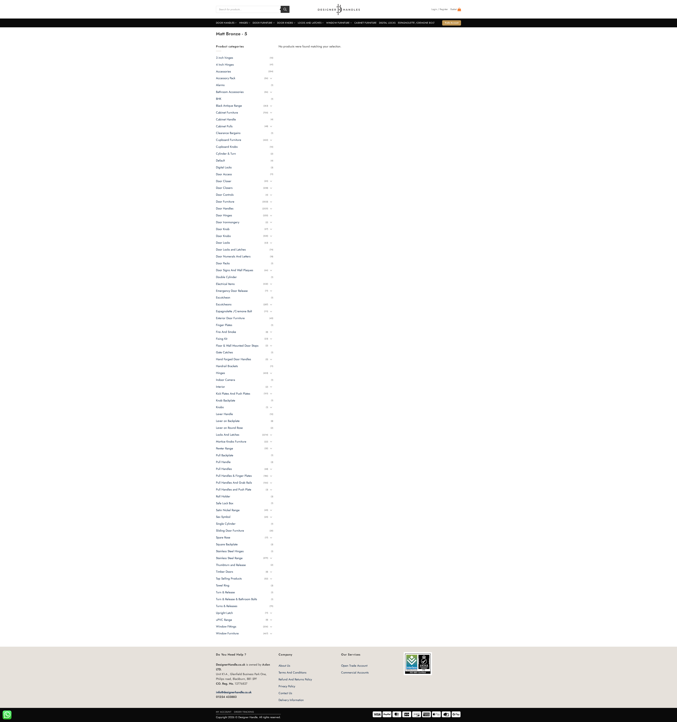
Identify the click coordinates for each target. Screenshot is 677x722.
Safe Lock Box (224, 503)
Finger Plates (224, 325)
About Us (284, 665)
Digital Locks (387, 23)
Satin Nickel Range (228, 510)
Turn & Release (225, 592)
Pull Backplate (224, 455)
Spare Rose (223, 537)
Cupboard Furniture (228, 140)
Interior (220, 387)
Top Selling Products (229, 579)
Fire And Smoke (226, 332)
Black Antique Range (229, 105)
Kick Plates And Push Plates (233, 393)
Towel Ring (222, 585)
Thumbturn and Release (231, 565)
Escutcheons (223, 304)
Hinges (243, 23)
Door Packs (223, 263)
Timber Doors (224, 572)
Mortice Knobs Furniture (231, 441)
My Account (223, 712)
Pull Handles (224, 469)
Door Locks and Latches (231, 250)
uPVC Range (224, 620)
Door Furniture (262, 23)
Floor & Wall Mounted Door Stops (237, 345)
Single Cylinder (226, 524)
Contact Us (285, 693)
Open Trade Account (354, 665)
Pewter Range (224, 448)
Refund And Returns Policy (295, 679)
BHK (218, 99)
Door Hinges (224, 215)
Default (220, 160)
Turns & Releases (226, 606)
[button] (439, 9)
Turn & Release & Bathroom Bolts (236, 599)
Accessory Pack (225, 78)
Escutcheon (223, 297)
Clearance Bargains (228, 133)
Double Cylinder (226, 277)
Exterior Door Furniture (230, 318)
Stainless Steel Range (229, 558)
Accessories (223, 71)
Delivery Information (291, 700)
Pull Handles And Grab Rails (234, 482)
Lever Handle (224, 414)
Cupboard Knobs (227, 147)
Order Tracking (244, 712)
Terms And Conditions (292, 672)
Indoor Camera (225, 380)
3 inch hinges (224, 58)
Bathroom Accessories (230, 92)
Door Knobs (285, 23)
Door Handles (225, 23)
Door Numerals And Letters (233, 256)
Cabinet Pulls (224, 126)
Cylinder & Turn (226, 153)
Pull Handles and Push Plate (233, 489)
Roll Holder (223, 496)
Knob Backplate (225, 400)
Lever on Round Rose (229, 428)
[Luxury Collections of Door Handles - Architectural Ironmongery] (338, 9)
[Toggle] (271, 78)
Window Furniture (337, 23)
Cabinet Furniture (365, 23)
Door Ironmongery (227, 222)
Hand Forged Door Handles (233, 359)
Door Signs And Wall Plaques (234, 270)
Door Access (224, 174)
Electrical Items (225, 284)
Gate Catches (224, 352)
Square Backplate (227, 544)
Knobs (220, 407)
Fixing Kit (221, 339)
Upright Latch (224, 613)
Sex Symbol (223, 517)
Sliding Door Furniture (230, 530)
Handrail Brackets (227, 366)
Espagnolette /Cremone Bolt (416, 23)
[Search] (285, 9)
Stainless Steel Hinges (230, 551)
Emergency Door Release (232, 291)
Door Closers (224, 188)
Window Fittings (226, 626)
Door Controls (225, 195)
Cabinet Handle (226, 119)
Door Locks (223, 243)
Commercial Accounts (355, 672)
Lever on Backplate (228, 421)
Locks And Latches (309, 23)
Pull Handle (223, 462)
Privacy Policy (287, 686)
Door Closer (223, 181)
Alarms (220, 85)
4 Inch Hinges (225, 64)
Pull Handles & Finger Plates (234, 476)
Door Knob (223, 229)
